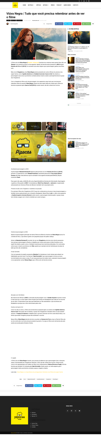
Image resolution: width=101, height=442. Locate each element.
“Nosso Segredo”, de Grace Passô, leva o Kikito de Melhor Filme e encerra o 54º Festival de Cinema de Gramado (82, 60)
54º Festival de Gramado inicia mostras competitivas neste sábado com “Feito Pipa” (82, 86)
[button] (79, 1)
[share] (63, 132)
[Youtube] (89, 1)
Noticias (34, 412)
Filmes (8, 20)
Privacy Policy (35, 425)
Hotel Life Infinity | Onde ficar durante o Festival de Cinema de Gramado (82, 78)
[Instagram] (84, 1)
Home (24, 5)
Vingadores (48, 379)
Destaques (19, 20)
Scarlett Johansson (33, 62)
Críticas (38, 5)
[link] (13, 133)
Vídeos (53, 5)
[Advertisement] (79, 161)
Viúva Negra (55, 379)
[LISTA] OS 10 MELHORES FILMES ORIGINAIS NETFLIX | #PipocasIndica (38, 133)
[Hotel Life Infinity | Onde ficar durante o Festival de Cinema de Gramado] (71, 78)
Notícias (30, 5)
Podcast (59, 5)
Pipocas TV (34, 416)
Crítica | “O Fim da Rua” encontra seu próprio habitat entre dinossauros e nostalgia (82, 95)
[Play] (49, 126)
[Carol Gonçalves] (7, 24)
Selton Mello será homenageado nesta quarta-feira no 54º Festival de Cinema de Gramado (82, 69)
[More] (93, 23)
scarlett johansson (40, 379)
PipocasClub (13, 432)
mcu (25, 379)
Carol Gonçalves (14, 23)
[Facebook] (81, 1)
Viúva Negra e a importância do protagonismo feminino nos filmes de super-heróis (40, 372)
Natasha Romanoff (31, 379)
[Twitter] (86, 1)
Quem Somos (67, 5)
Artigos (45, 5)
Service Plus (34, 423)
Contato (75, 5)
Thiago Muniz (70, 51)
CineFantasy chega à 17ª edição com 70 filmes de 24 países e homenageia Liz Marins (78, 48)
